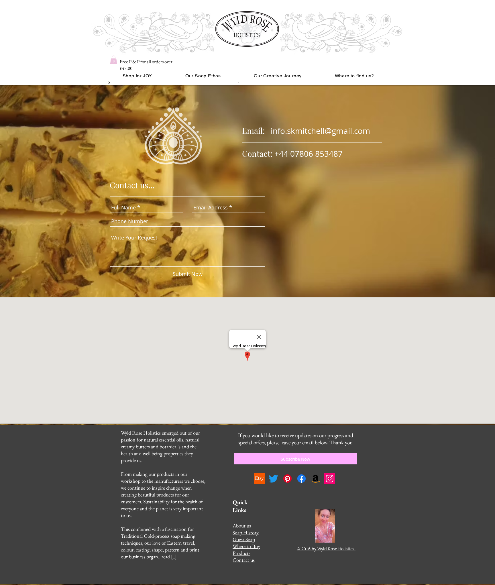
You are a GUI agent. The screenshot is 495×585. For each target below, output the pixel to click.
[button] (113, 60)
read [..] (169, 556)
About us (242, 525)
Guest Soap (244, 539)
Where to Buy (246, 546)
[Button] (108, 82)
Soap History (246, 532)
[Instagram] (329, 478)
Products (241, 553)
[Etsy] (259, 478)
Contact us (244, 560)
